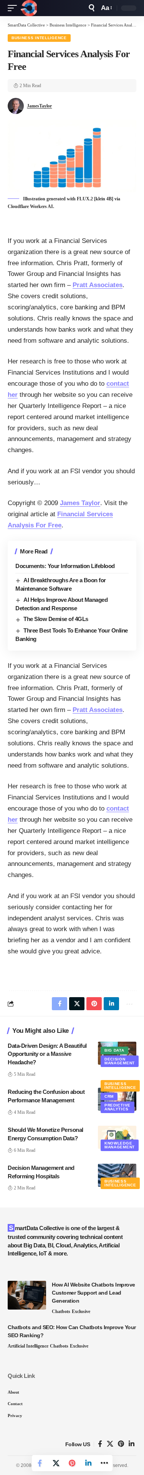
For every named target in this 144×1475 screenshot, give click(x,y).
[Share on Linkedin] (88, 1463)
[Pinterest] (121, 1444)
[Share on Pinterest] (72, 1463)
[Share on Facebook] (40, 1463)
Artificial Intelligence (28, 1346)
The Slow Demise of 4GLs (55, 619)
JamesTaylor (39, 106)
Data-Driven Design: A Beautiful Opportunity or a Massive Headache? (47, 1054)
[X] (110, 1444)
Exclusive (81, 1311)
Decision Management (119, 1061)
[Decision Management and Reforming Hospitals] (117, 1175)
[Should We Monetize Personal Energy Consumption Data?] (117, 1137)
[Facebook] (100, 1444)
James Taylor (80, 503)
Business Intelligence (39, 38)
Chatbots (61, 1311)
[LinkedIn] (131, 1444)
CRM (109, 1096)
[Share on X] (56, 1463)
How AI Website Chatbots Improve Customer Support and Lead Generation (93, 1293)
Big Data (114, 1050)
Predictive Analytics (117, 1107)
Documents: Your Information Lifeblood (65, 566)
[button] (14, 8)
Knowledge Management (119, 1145)
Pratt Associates (97, 285)
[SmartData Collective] (29, 8)
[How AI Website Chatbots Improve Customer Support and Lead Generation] (27, 1295)
